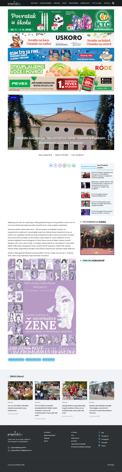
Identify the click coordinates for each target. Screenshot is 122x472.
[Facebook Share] (55, 165)
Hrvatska (34, 3)
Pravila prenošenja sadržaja (81, 447)
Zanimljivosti (85, 3)
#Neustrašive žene (33, 359)
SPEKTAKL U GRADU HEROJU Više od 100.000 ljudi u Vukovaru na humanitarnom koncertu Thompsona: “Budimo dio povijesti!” (102, 185)
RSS (102, 433)
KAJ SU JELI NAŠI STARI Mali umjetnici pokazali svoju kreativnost (18, 408)
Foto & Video (97, 3)
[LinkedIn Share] (74, 165)
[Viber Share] (60, 165)
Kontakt (74, 441)
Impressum (75, 438)
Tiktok (103, 446)
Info (72, 435)
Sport (64, 3)
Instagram (105, 439)
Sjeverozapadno (46, 3)
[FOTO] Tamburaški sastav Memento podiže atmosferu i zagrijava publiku (102, 203)
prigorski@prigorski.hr (18, 447)
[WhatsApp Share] (69, 165)
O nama (74, 432)
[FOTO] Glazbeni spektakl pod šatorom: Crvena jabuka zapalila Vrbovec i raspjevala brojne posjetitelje (102, 175)
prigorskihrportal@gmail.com (21, 450)
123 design (111, 465)
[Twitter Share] (64, 165)
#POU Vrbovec (48, 359)
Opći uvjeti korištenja (78, 444)
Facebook (104, 436)
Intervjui (107, 3)
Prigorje (57, 3)
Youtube (104, 442)
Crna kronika (73, 3)
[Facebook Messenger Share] (51, 165)
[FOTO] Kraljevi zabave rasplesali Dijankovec (100, 195)
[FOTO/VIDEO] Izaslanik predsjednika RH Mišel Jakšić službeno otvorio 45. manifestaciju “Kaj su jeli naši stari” (46, 411)
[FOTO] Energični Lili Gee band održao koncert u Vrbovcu (102, 212)
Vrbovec (13, 97)
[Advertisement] (42, 181)
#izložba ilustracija (16, 359)
